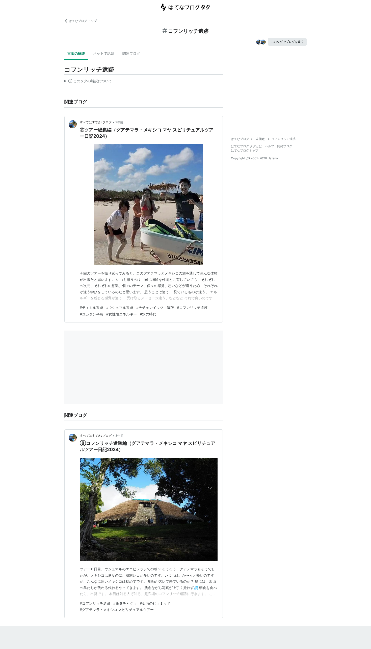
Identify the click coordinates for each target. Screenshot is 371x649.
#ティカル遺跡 (91, 307)
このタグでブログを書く (287, 42)
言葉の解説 (76, 53)
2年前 (119, 122)
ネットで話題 (103, 53)
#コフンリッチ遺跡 (192, 307)
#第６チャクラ (125, 603)
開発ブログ (284, 146)
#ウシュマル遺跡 (119, 307)
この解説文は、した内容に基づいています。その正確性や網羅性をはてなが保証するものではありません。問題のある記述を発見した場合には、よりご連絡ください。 (88, 82)
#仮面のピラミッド (155, 603)
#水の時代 (148, 314)
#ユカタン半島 (91, 314)
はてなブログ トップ (83, 21)
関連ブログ (131, 53)
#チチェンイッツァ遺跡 (155, 307)
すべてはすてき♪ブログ (96, 122)
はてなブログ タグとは (246, 146)
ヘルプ (269, 146)
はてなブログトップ (244, 150)
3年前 (119, 435)
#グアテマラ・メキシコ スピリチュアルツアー (117, 609)
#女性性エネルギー (121, 314)
